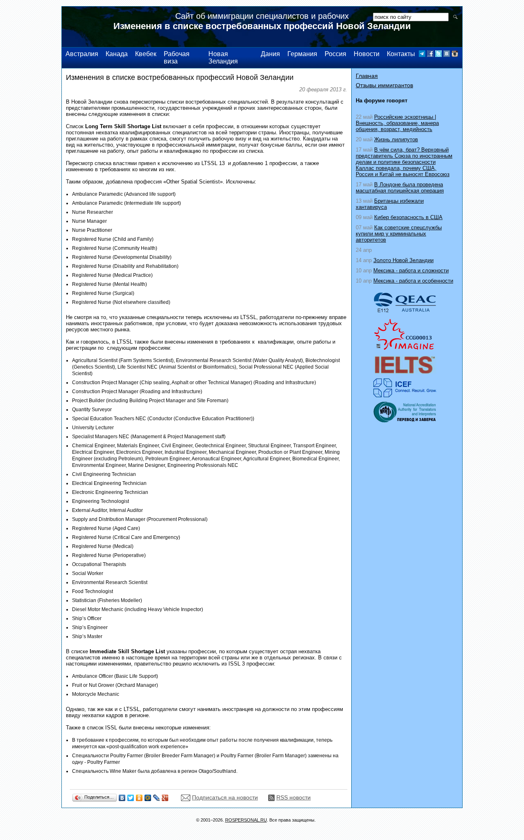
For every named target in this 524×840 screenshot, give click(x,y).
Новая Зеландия (223, 57)
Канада (117, 53)
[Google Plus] (165, 797)
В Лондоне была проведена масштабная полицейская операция (400, 187)
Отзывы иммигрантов (384, 85)
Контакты (401, 53)
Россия (335, 53)
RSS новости (293, 797)
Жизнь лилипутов (396, 139)
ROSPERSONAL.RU (246, 819)
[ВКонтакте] (122, 797)
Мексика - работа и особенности (413, 281)
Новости (366, 53)
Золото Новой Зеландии (403, 260)
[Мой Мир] (148, 797)
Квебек (145, 53)
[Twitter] (130, 797)
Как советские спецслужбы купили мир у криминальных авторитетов (399, 233)
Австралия (82, 53)
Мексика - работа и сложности (411, 270)
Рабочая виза (177, 57)
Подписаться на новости (225, 797)
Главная (367, 75)
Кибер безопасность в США (408, 217)
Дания (270, 53)
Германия (302, 53)
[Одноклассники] (139, 797)
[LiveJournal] (156, 797)
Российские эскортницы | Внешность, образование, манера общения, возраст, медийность (397, 123)
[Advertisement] (405, 513)
